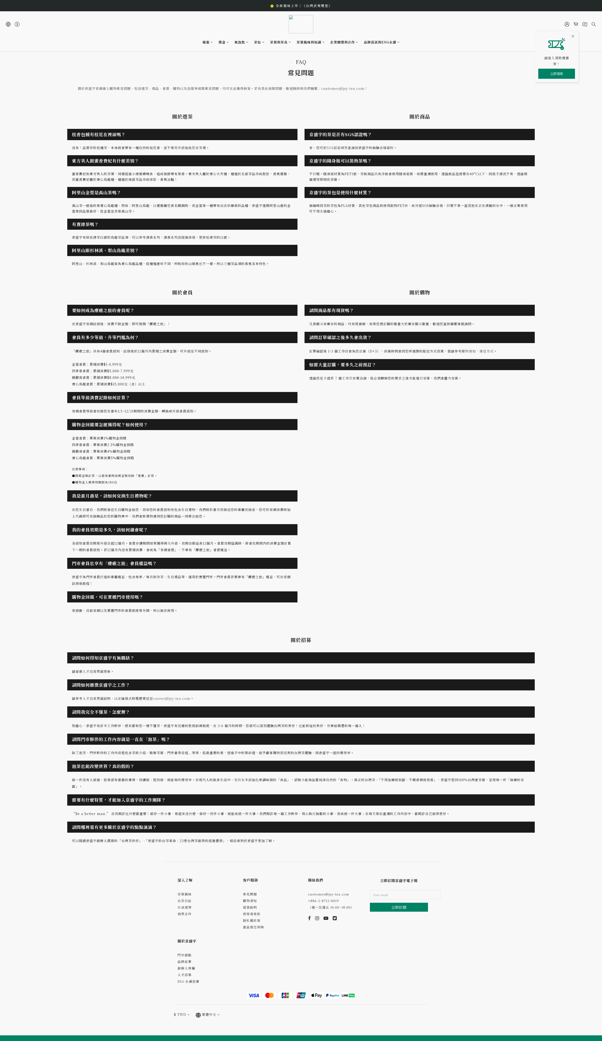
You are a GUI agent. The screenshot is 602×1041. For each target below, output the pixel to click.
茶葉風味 (185, 894)
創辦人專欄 (186, 968)
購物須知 (250, 900)
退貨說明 (250, 907)
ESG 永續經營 (188, 981)
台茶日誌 (185, 900)
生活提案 (185, 907)
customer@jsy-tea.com (328, 894)
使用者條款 (252, 913)
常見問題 (250, 894)
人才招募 (185, 974)
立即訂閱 (398, 907)
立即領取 (556, 73)
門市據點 (185, 955)
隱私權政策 (252, 920)
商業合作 (185, 913)
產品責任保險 (253, 927)
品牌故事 (185, 961)
